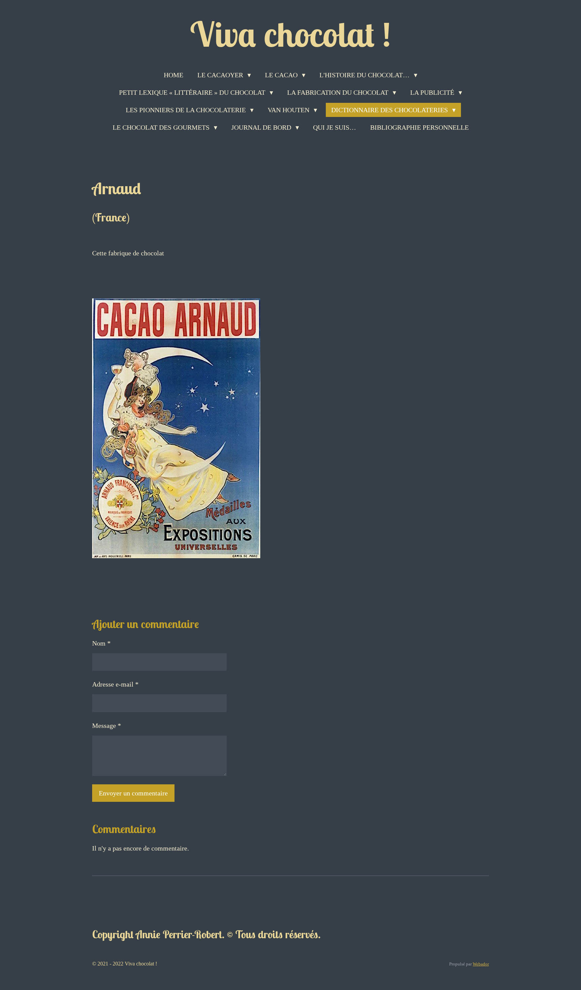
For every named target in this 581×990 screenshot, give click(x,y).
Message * (106, 725)
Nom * (101, 643)
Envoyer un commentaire (133, 793)
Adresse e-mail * (115, 684)
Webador (481, 963)
